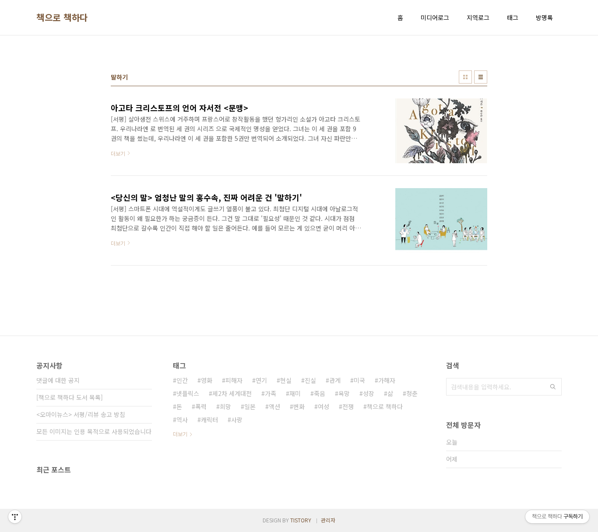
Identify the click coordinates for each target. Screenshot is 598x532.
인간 (182, 380)
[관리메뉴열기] (14, 516)
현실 (286, 380)
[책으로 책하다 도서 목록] (69, 397)
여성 (323, 406)
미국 (359, 380)
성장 (368, 393)
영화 (206, 380)
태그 (512, 17)
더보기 (180, 434)
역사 (182, 419)
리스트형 (480, 77)
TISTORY (300, 520)
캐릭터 (209, 419)
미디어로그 (435, 17)
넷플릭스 (187, 393)
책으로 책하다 (62, 17)
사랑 (237, 419)
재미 (295, 393)
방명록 (544, 17)
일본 (250, 406)
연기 (261, 380)
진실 (310, 380)
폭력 (201, 406)
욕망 (344, 393)
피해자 (234, 380)
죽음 (319, 393)
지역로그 (478, 17)
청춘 (412, 393)
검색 (553, 386)
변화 (299, 406)
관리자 (328, 520)
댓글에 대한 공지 (58, 380)
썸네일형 (465, 77)
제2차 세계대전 (232, 393)
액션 (274, 406)
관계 (335, 380)
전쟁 (348, 406)
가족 (270, 393)
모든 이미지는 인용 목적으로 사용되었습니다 (93, 431)
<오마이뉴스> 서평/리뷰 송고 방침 (80, 414)
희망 (225, 406)
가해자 (386, 380)
